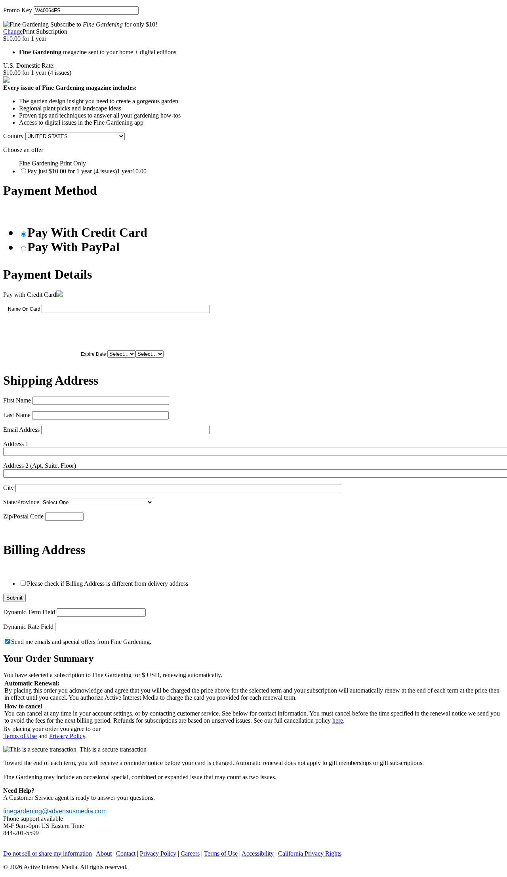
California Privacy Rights (309, 853)
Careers (190, 853)
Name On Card (24, 309)
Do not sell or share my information (47, 853)
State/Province (21, 502)
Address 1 (16, 443)
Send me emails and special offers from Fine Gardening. (81, 641)
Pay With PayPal (73, 247)
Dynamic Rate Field (28, 626)
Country (13, 136)
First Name (17, 400)
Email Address (21, 429)
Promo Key (17, 10)
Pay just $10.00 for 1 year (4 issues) (87, 171)
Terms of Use (20, 736)
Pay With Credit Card (87, 232)
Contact (125, 853)
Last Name (16, 415)
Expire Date (93, 354)
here (337, 720)
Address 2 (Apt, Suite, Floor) (39, 465)
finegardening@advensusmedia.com (55, 811)
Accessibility (258, 853)
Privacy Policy (67, 736)
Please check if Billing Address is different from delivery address (107, 583)
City (8, 487)
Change (13, 31)
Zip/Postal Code (23, 516)
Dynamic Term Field (29, 612)
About (104, 853)
